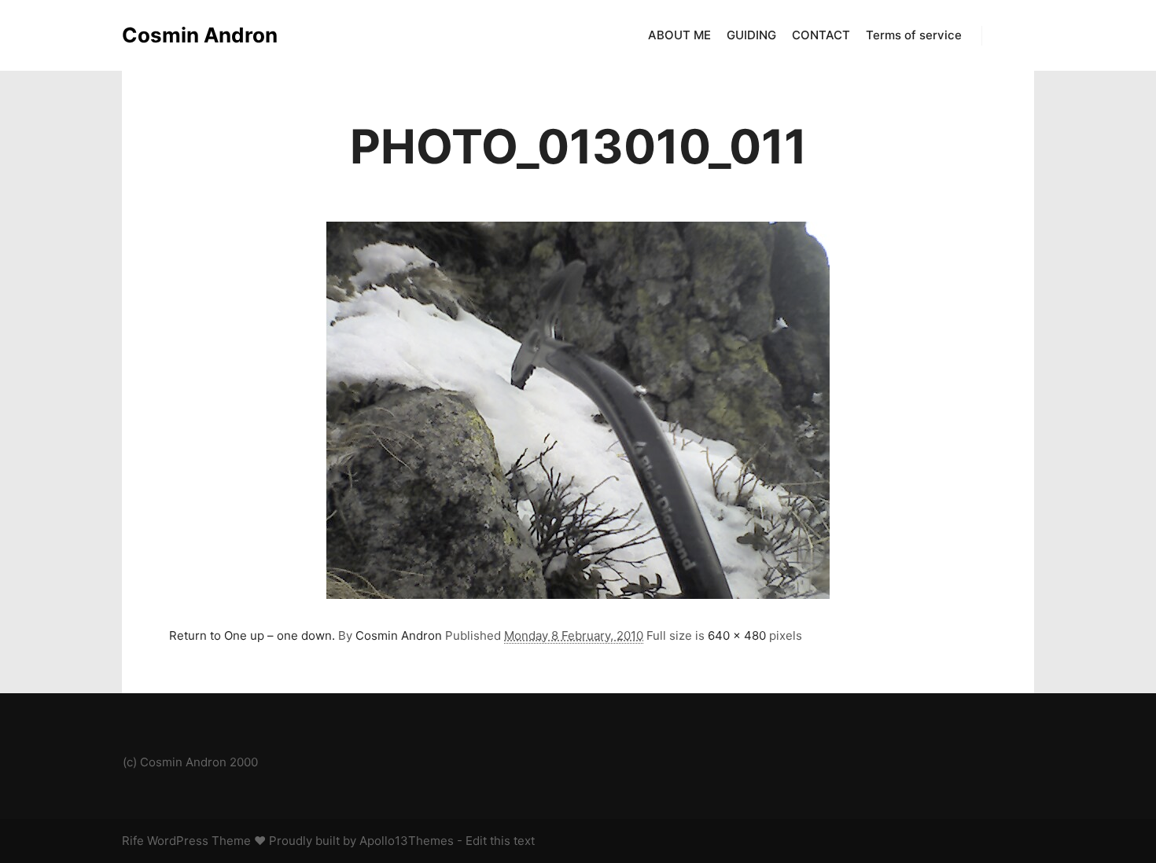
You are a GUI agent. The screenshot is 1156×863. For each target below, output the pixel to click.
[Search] (1008, 35)
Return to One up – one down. (252, 635)
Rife (133, 840)
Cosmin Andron (200, 35)
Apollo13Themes (406, 840)
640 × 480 (737, 635)
